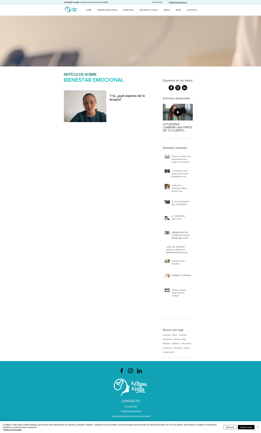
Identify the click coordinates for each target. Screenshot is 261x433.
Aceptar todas (246, 427)
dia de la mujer (180, 339)
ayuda (174, 335)
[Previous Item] (167, 112)
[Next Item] (188, 112)
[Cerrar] (257, 427)
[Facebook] (121, 370)
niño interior (186, 343)
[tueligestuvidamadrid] (171, 87)
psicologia (177, 348)
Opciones (230, 427)
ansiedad (166, 335)
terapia (186, 348)
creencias (183, 335)
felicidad (166, 343)
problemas (167, 348)
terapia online (168, 352)
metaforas (175, 343)
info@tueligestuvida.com (131, 411)
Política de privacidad (12, 429)
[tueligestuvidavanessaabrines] (184, 87)
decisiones (167, 339)
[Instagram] (130, 370)
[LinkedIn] (139, 370)
